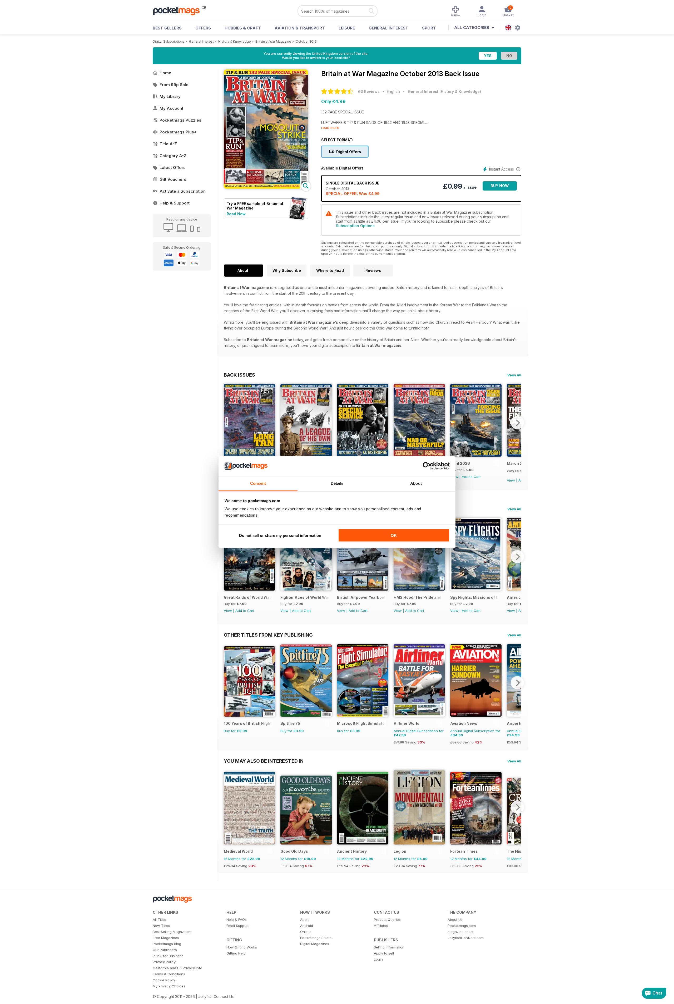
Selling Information (389, 947)
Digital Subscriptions (169, 41)
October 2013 (306, 41)
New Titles (161, 925)
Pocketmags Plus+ (178, 131)
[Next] (517, 422)
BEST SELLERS (167, 28)
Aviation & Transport (300, 28)
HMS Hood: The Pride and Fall (418, 597)
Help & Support (175, 203)
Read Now (236, 214)
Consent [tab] (258, 483)
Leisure (347, 28)
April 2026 (460, 463)
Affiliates (381, 925)
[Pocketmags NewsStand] (179, 10)
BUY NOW (499, 185)
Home (165, 72)
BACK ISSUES (239, 374)
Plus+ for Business (168, 956)
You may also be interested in (264, 760)
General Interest (388, 28)
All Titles (160, 919)
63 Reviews (369, 91)
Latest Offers (173, 167)
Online (305, 932)
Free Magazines (166, 938)
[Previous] (227, 422)
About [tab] (416, 483)
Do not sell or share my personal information (280, 535)
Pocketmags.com (462, 925)
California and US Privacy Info (177, 968)
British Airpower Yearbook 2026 (361, 597)
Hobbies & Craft (243, 28)
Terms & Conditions (169, 974)
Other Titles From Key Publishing (268, 634)
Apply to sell (384, 953)
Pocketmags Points (315, 938)
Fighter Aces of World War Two (304, 597)
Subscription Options (355, 225)
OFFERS (203, 28)
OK (394, 535)
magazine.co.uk (460, 932)
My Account (171, 108)
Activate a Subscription (183, 191)
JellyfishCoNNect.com (466, 938)
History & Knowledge (234, 41)
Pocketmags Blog (167, 944)
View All (514, 375)
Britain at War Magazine (273, 41)
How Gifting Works (241, 947)
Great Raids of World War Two (248, 597)
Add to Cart (471, 476)
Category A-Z (173, 155)
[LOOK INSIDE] (266, 187)
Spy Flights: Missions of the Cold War (474, 597)
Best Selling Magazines (172, 932)
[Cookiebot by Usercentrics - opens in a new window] (427, 466)
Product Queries (387, 919)
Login (378, 959)
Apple (305, 919)
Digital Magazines (314, 944)
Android (306, 925)
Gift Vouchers (173, 179)
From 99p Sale (174, 84)
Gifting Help (236, 953)
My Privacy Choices (169, 986)
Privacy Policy (164, 962)
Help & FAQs (236, 919)
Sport (429, 28)
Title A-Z (168, 143)
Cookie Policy (164, 980)
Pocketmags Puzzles (180, 120)
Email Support (237, 925)
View (511, 480)
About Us (455, 919)
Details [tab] (337, 483)
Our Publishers (165, 950)
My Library (170, 96)
